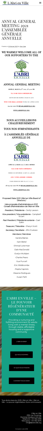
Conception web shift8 (21, 429)
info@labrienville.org (27, 106)
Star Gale (23, 46)
